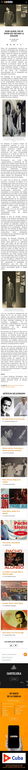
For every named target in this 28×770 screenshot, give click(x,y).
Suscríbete (14, 718)
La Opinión (18, 708)
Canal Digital (19, 710)
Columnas (18, 713)
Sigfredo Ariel (8, 545)
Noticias (17, 712)
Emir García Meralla (9, 452)
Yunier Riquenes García (10, 576)
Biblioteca (5, 715)
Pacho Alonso (10, 387)
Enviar (25, 654)
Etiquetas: (4, 385)
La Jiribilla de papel (8, 706)
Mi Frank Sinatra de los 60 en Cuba (13, 419)
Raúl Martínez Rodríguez (10, 605)
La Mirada (5, 710)
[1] (10, 370)
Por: (11, 39)
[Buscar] (26, 2)
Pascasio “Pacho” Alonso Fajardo (12, 603)
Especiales (15, 385)
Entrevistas (5, 713)
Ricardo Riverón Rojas (10, 484)
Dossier (4, 712)
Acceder (14, 679)
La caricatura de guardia (21, 706)
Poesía (4, 708)
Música (10, 385)
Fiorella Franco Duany (10, 515)
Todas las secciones (8, 703)
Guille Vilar (15, 39)
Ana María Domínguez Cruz (11, 421)
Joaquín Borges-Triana (10, 635)
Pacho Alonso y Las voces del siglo (13, 633)
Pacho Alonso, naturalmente (11, 543)
